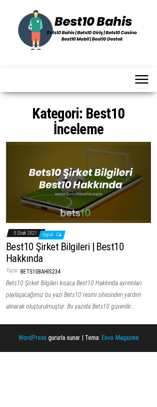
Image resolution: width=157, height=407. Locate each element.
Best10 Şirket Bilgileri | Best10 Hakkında (65, 252)
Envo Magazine (120, 338)
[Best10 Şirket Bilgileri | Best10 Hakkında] (78, 182)
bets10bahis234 (40, 271)
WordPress (33, 338)
